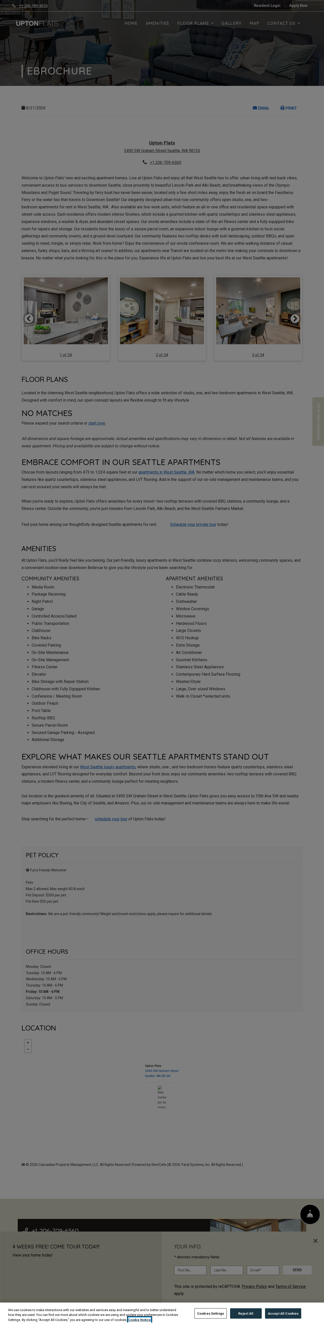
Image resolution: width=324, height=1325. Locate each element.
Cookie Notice (139, 1320)
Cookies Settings (210, 1313)
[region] (162, 1314)
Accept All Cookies (283, 1313)
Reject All (245, 1313)
